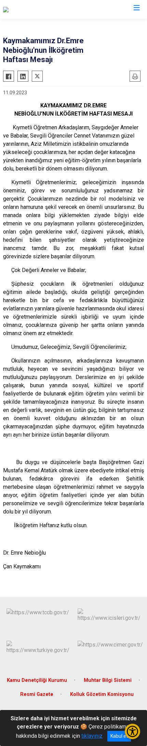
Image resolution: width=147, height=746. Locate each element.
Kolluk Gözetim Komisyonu (102, 694)
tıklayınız (92, 736)
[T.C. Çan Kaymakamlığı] (29, 9)
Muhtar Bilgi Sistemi (108, 680)
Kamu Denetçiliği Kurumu (37, 680)
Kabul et (119, 736)
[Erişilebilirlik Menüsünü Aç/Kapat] (132, 731)
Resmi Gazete (36, 694)
